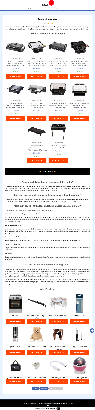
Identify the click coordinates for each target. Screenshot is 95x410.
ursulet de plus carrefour (37, 347)
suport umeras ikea (79, 347)
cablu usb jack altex (58, 378)
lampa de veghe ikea (79, 378)
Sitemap (47, 405)
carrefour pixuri (79, 316)
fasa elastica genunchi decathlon (58, 348)
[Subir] (92, 330)
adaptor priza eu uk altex (37, 378)
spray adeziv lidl (15, 347)
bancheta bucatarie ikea (58, 316)
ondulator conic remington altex (36, 317)
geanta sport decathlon (15, 378)
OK (58, 408)
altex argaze (15, 316)
